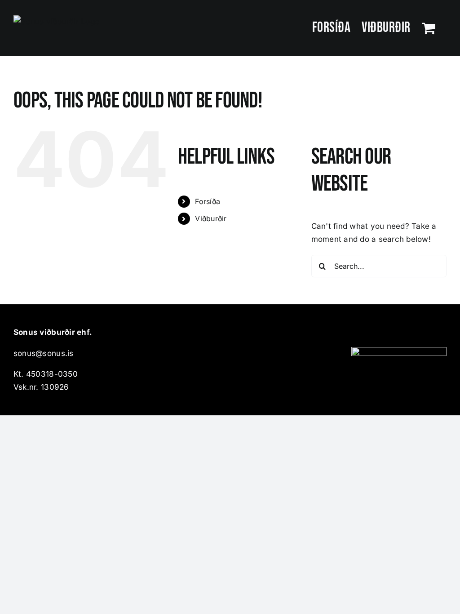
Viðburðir (210, 218)
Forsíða (207, 201)
